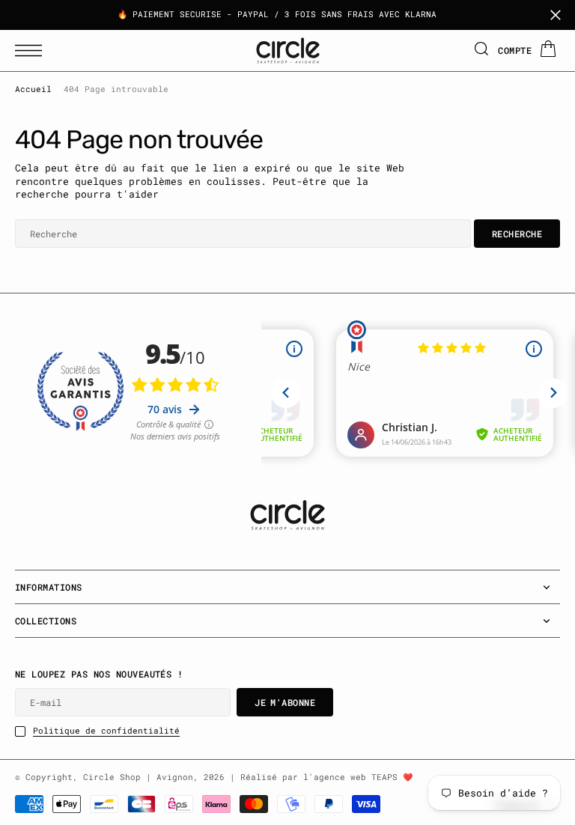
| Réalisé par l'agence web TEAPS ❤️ (321, 777)
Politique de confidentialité (106, 730)
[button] (32, 50)
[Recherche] (481, 50)
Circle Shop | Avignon (138, 777)
